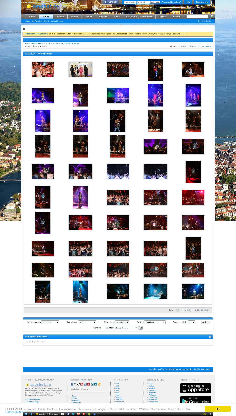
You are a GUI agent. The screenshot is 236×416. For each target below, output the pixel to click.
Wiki (117, 393)
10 (195, 47)
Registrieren (202, 2)
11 (198, 47)
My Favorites (37, 21)
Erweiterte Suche (204, 21)
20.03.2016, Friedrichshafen (66, 44)
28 (203, 47)
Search (46, 21)
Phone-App (153, 397)
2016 (48, 44)
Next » (208, 46)
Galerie (176, 17)
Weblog (118, 397)
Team (117, 391)
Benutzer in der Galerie (36, 337)
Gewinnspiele (147, 17)
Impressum (76, 403)
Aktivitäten (131, 17)
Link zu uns (119, 402)
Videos (60, 17)
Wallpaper (153, 395)
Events (74, 17)
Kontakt (152, 369)
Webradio (152, 393)
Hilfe (188, 2)
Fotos (46, 17)
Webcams (152, 391)
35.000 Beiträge (32, 402)
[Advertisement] (118, 356)
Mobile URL (153, 399)
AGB (117, 386)
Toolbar (151, 386)
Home (32, 17)
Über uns (118, 399)
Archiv (197, 369)
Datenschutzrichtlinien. (20, 412)
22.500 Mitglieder (33, 400)
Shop (151, 384)
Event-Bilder (37, 44)
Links (117, 17)
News (117, 388)
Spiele (163, 17)
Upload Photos (57, 21)
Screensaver (153, 402)
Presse (117, 395)
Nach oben (206, 369)
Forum (89, 17)
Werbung (75, 401)
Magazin (103, 17)
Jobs (73, 396)
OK (218, 409)
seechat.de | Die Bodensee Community (174, 369)
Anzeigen (152, 388)
